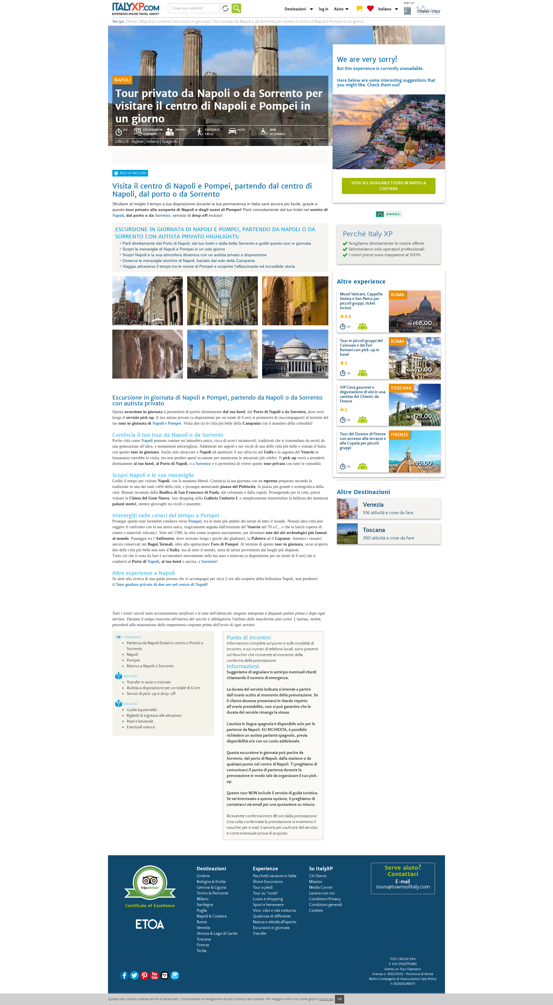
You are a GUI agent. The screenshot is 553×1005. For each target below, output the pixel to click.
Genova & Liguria (211, 887)
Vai (236, 8)
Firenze (203, 945)
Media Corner (321, 887)
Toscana (204, 939)
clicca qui (326, 999)
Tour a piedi (263, 887)
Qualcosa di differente (272, 916)
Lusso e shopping (268, 899)
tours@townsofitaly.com (403, 887)
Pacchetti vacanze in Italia (274, 876)
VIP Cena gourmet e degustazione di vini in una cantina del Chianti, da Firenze (362, 394)
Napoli (118, 215)
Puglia (202, 910)
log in (323, 9)
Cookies (316, 910)
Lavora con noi (322, 893)
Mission (315, 881)
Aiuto (339, 9)
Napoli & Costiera (212, 916)
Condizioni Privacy (325, 899)
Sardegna (205, 905)
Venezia (203, 928)
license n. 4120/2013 (387, 974)
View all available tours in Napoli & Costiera (388, 186)
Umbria (203, 876)
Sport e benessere (268, 905)
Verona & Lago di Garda (217, 933)
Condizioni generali (325, 905)
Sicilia (202, 951)
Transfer (260, 933)
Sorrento (162, 215)
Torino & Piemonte (212, 893)
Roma (202, 922)
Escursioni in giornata (271, 928)
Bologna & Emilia (211, 881)
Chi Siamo (318, 876)
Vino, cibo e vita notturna (274, 910)
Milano (203, 899)
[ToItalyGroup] (422, 10)
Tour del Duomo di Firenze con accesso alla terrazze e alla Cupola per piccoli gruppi (363, 441)
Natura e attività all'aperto (274, 922)
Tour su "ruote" (266, 893)
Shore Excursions (268, 881)
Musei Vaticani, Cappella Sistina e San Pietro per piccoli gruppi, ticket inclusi (361, 301)
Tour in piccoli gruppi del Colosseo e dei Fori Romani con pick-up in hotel (361, 348)
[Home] (135, 8)
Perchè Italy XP (368, 234)
